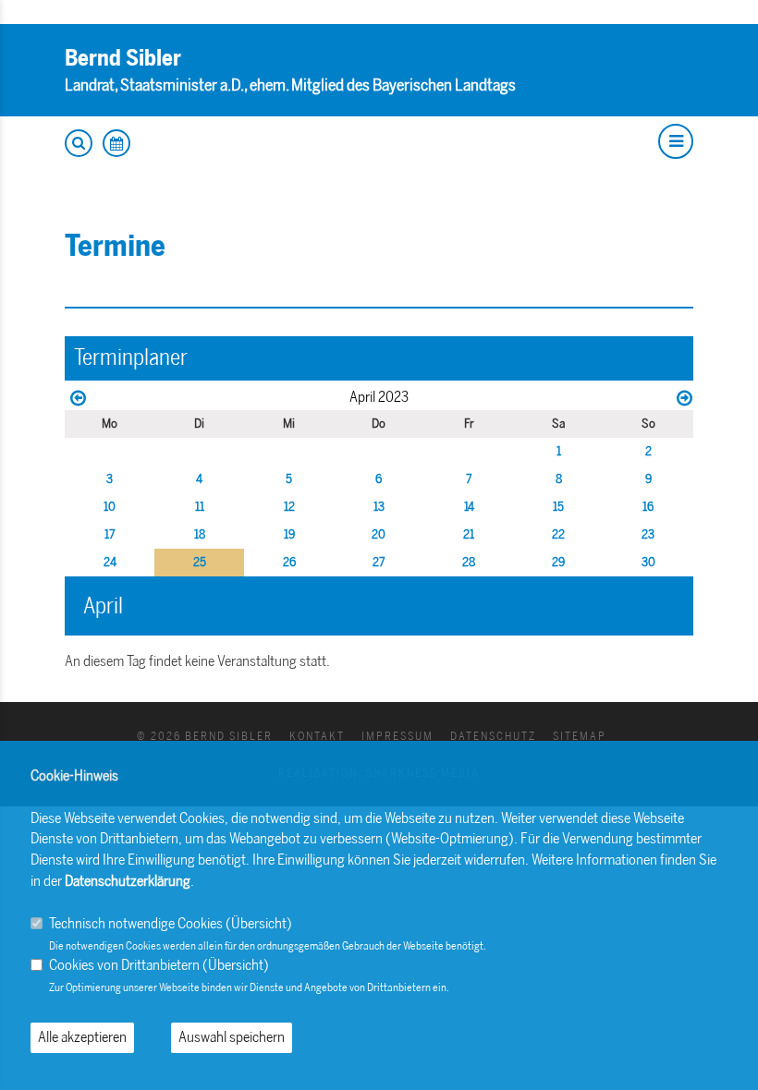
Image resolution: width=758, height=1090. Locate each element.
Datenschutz (493, 736)
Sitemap (579, 736)
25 (199, 562)
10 (110, 507)
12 (289, 507)
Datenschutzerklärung (127, 881)
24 (110, 562)
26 (289, 562)
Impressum (397, 736)
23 (648, 534)
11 (199, 507)
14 (469, 507)
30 (648, 562)
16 (648, 507)
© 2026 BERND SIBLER (205, 736)
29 (558, 562)
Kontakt (317, 736)
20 (378, 534)
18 (199, 534)
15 (558, 507)
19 (289, 534)
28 (468, 562)
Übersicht (259, 923)
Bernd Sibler (123, 57)
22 (558, 534)
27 (379, 562)
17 (110, 534)
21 (468, 534)
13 (379, 507)
